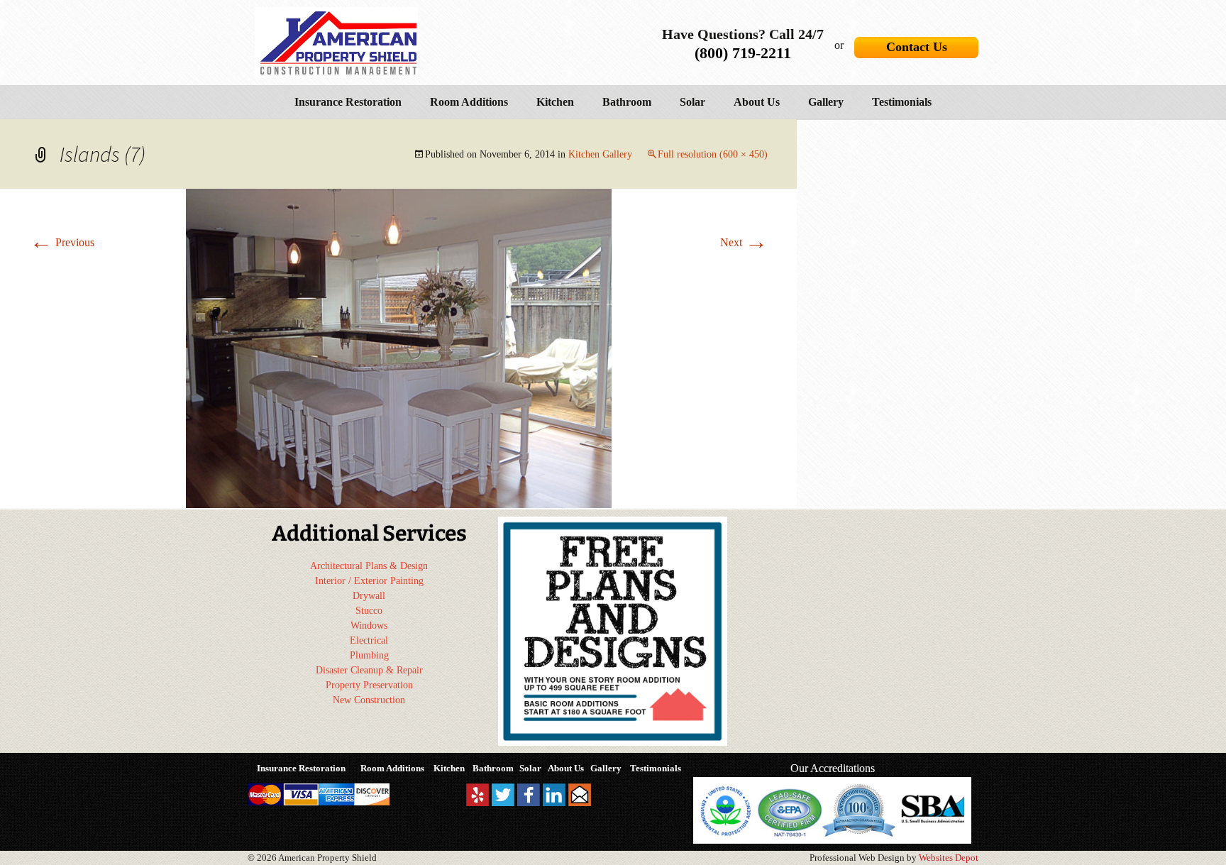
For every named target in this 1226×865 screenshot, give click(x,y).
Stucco (368, 610)
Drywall (369, 595)
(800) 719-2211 (743, 53)
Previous (62, 242)
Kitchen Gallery (600, 154)
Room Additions (469, 102)
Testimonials (902, 102)
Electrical (369, 640)
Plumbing (369, 655)
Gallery (826, 102)
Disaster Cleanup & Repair (369, 670)
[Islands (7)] (399, 347)
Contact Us (916, 47)
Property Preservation (369, 685)
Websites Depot (948, 857)
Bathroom (626, 102)
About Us (757, 102)
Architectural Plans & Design (369, 566)
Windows (368, 625)
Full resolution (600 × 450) (713, 154)
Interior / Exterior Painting (369, 580)
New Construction (369, 700)
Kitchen (555, 102)
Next (744, 242)
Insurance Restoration (348, 102)
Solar (692, 102)
